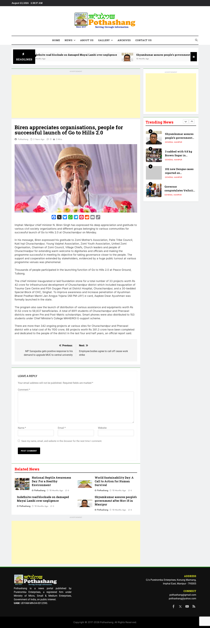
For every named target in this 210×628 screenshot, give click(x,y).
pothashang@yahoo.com (182, 598)
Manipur (178, 142)
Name (22, 427)
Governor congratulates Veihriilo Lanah (180, 190)
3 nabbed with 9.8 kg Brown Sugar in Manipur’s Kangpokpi (179, 155)
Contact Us (143, 40)
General (169, 142)
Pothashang (23, 139)
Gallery (104, 40)
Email (62, 427)
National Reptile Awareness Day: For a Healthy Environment (51, 481)
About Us (86, 40)
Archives (124, 40)
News (68, 40)
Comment (24, 389)
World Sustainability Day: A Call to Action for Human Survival (114, 481)
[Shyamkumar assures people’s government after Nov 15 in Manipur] (110, 58)
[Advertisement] (76, 96)
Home (56, 40)
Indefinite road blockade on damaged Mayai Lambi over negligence (57, 54)
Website (102, 427)
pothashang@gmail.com (182, 594)
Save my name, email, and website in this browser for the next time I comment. (61, 441)
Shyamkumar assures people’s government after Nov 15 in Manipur (161, 54)
